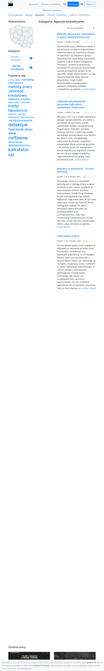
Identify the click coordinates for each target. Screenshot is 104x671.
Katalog (28, 15)
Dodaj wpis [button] (73, 4)
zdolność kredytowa (18, 93)
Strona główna (15, 15)
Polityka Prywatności (42, 666)
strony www (14, 80)
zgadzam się (91, 662)
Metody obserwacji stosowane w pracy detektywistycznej (75, 35)
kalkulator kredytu (19, 99)
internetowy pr (27, 117)
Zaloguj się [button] (90, 4)
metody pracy (20, 86)
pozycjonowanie (21, 120)
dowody (26, 102)
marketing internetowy (21, 81)
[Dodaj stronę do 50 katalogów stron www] (52, 10)
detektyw (18, 124)
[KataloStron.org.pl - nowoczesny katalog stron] (10, 4)
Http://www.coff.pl (68, 236)
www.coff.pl (14, 102)
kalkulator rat (18, 152)
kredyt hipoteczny (18, 108)
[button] (64, 4)
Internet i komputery (57, 15)
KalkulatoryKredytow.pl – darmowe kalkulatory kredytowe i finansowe (72, 104)
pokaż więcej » (82, 159)
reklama (12, 114)
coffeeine (18, 137)
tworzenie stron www (20, 131)
